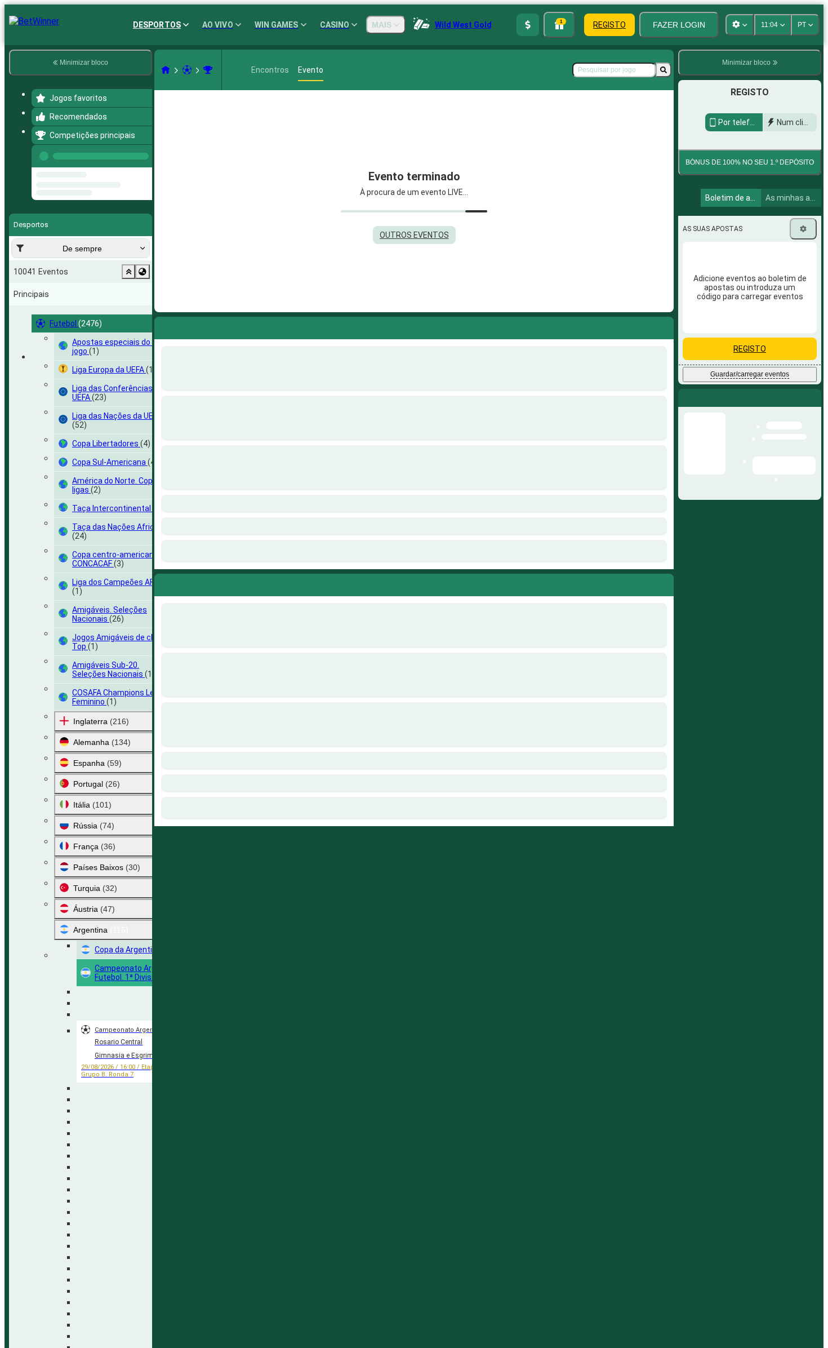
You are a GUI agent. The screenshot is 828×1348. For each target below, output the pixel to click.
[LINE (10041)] (165, 70)
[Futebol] (187, 70)
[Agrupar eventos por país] (142, 271)
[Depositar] (528, 25)
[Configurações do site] (739, 25)
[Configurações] (803, 229)
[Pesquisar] (663, 70)
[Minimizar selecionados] (128, 271)
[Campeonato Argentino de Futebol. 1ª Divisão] (208, 70)
